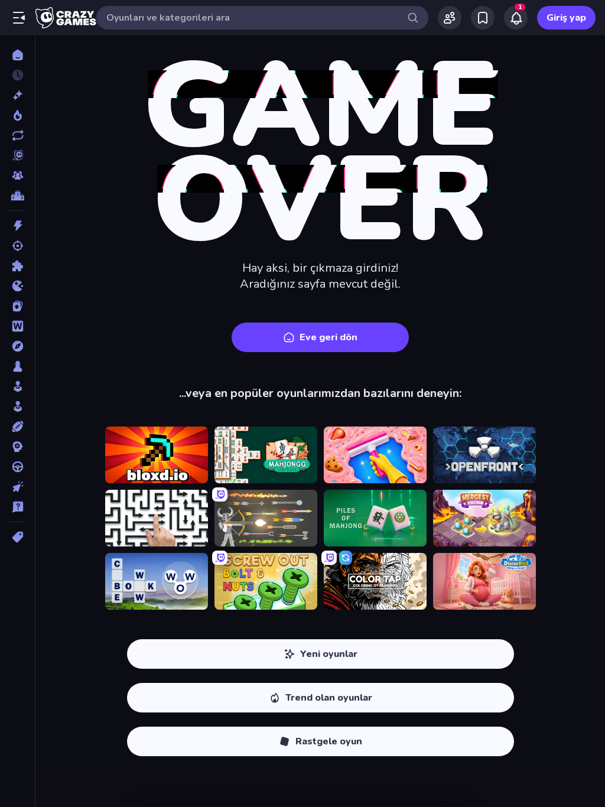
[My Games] (483, 18)
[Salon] (17, 386)
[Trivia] (17, 507)
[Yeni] (17, 95)
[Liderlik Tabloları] (17, 196)
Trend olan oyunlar (328, 697)
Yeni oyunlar (328, 653)
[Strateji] (17, 447)
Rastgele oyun (328, 741)
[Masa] (17, 366)
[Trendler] (17, 115)
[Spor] (17, 426)
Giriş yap (566, 17)
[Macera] (17, 346)
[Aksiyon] (17, 226)
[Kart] (17, 306)
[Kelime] (17, 326)
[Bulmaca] (17, 266)
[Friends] (449, 18)
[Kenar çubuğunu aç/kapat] (19, 18)
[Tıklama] (17, 487)
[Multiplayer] (17, 175)
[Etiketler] (17, 537)
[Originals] (17, 155)
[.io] (17, 286)
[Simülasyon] (17, 406)
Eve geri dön (328, 337)
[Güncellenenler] (17, 135)
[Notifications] (516, 18)
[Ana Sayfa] (17, 55)
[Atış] (17, 246)
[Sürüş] (17, 467)
